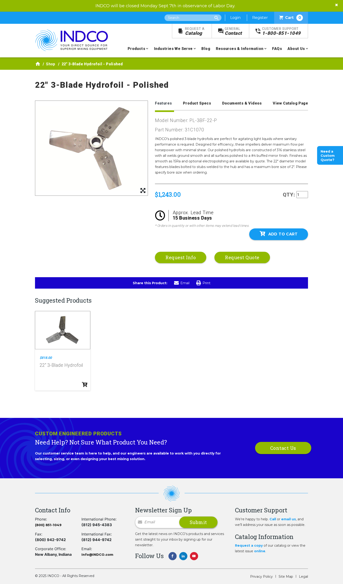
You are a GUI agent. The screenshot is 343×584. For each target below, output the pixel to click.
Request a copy (249, 545)
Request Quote (242, 257)
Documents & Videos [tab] (242, 103)
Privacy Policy (261, 576)
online (259, 551)
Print (206, 283)
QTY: (289, 195)
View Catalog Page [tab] (290, 103)
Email (184, 283)
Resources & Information (239, 48)
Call (273, 519)
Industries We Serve (173, 48)
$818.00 (46, 358)
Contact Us (283, 448)
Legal (303, 576)
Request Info (180, 257)
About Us (296, 48)
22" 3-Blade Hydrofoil (61, 365)
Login (235, 17)
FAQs (277, 48)
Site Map (286, 576)
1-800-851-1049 (281, 31)
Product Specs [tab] (197, 103)
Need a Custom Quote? (328, 155)
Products (136, 48)
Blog (205, 48)
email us (288, 519)
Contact (233, 31)
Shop (50, 64)
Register (260, 17)
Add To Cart (283, 234)
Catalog (195, 31)
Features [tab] (163, 103)
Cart (293, 17)
